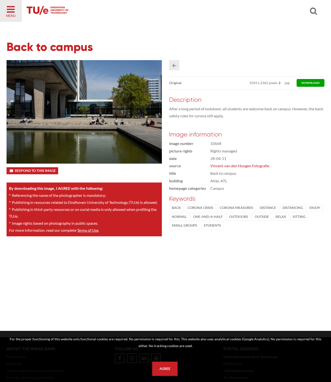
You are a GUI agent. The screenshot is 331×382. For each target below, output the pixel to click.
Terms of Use (87, 230)
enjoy (314, 208)
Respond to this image (35, 171)
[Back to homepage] (82, 11)
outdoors (238, 217)
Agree (164, 369)
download (310, 83)
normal (179, 217)
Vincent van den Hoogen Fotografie (239, 165)
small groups (184, 225)
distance (268, 208)
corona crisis (200, 208)
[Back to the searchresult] (174, 65)
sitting (299, 217)
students (212, 225)
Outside (262, 217)
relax (281, 217)
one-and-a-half (208, 217)
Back (176, 208)
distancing (293, 208)
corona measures (236, 208)
